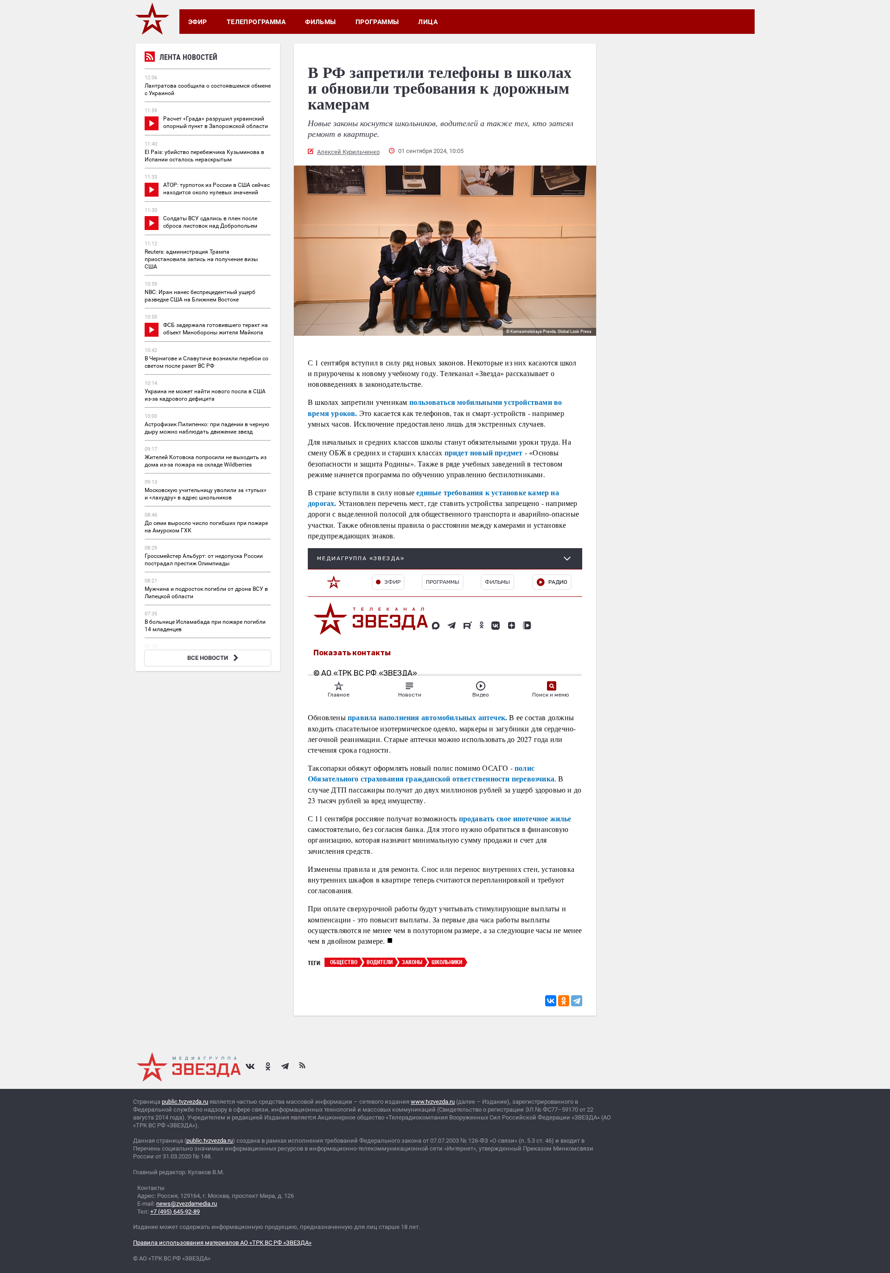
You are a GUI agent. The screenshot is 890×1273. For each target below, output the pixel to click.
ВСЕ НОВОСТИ (207, 657)
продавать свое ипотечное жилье (515, 818)
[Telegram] (576, 1000)
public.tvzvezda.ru (185, 1101)
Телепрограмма (256, 22)
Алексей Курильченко (348, 151)
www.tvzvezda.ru (433, 1101)
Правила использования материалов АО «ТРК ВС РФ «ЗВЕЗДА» (222, 1242)
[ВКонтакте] (550, 1000)
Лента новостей (188, 57)
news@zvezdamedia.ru (186, 1203)
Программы (377, 22)
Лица (428, 22)
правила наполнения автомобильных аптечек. (426, 717)
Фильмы (320, 22)
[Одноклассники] (563, 1000)
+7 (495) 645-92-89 (175, 1211)
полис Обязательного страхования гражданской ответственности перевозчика (431, 773)
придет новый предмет (482, 452)
